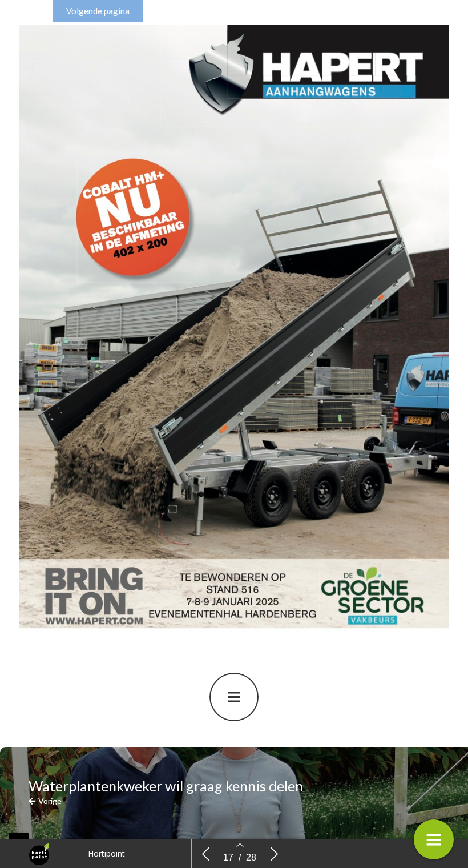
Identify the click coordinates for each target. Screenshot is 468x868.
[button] (98, 11)
